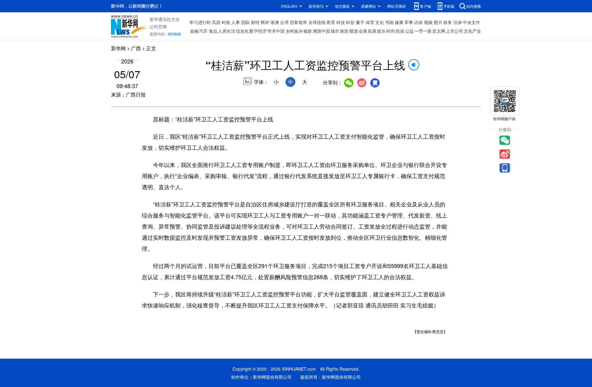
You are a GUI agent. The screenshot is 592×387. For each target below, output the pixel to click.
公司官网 (158, 26)
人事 (235, 22)
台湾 (284, 22)
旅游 (344, 31)
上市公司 (454, 31)
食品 (213, 31)
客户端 (425, 6)
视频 (428, 22)
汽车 (203, 31)
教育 (331, 22)
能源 (353, 31)
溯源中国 (321, 31)
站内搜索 (473, 6)
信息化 (242, 31)
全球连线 (317, 22)
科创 (350, 22)
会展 (363, 31)
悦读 (400, 31)
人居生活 (226, 31)
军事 (409, 22)
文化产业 (472, 31)
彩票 (372, 31)
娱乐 (381, 31)
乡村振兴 (294, 31)
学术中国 (276, 31)
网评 (265, 22)
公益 (409, 31)
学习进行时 (200, 22)
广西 (136, 48)
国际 (245, 22)
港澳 (274, 22)
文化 (379, 22)
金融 (194, 31)
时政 (226, 22)
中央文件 (471, 22)
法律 (457, 22)
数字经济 (258, 31)
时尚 (390, 31)
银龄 (307, 31)
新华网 (118, 48)
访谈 (418, 22)
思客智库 (298, 22)
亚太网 (438, 31)
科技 (340, 22)
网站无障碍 (396, 6)
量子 (360, 22)
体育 (370, 22)
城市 (335, 31)
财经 (255, 22)
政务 (447, 22)
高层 (216, 22)
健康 (399, 22)
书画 (389, 22)
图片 (438, 22)
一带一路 (423, 31)
